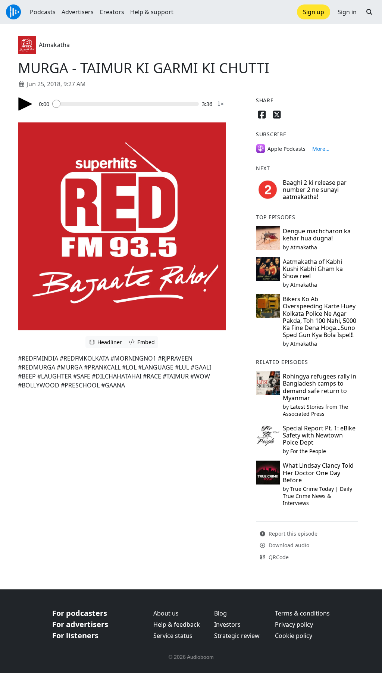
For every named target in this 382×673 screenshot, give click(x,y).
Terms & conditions (302, 613)
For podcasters (79, 613)
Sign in (347, 12)
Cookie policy (293, 636)
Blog (220, 613)
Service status (172, 636)
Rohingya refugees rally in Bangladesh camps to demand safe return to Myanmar (319, 387)
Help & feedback (176, 624)
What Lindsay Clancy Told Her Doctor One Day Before (318, 472)
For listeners (75, 635)
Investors (227, 624)
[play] (25, 103)
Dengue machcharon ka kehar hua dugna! (317, 234)
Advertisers (78, 12)
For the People (308, 451)
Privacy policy (294, 624)
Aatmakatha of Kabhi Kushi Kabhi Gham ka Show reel (313, 269)
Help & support (151, 12)
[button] (369, 11)
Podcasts (43, 12)
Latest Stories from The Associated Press (315, 410)
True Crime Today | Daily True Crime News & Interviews (317, 496)
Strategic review (237, 636)
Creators (112, 12)
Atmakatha (54, 45)
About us (166, 613)
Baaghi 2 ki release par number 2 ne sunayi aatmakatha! (315, 189)
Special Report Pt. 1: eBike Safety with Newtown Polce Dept (319, 435)
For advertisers (80, 624)
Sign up (313, 12)
